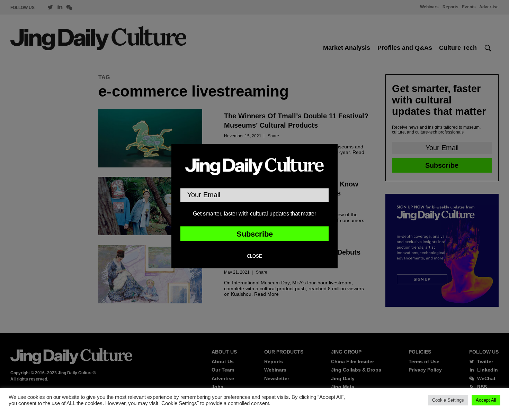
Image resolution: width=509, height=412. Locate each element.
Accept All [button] (486, 400)
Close (254, 256)
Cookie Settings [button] (448, 400)
